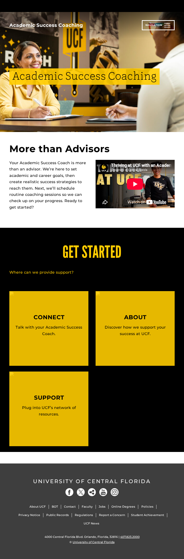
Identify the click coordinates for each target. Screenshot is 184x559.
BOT (55, 506)
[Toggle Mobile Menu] (173, 5)
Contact (70, 506)
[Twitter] (81, 492)
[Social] (92, 492)
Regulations (84, 515)
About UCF (37, 506)
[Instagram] (114, 492)
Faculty (87, 506)
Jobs (102, 506)
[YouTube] (103, 492)
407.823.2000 (130, 537)
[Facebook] (69, 492)
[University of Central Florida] (41, 6)
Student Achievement (147, 515)
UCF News (91, 523)
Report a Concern (112, 515)
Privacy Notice (29, 515)
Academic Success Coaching (46, 25)
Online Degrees (123, 506)
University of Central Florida (92, 481)
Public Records (57, 515)
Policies (147, 506)
